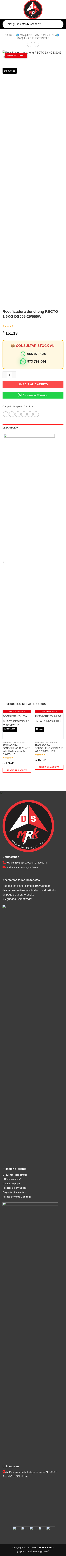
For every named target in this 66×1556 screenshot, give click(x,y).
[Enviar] (58, 24)
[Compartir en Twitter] (18, 414)
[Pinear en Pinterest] (30, 414)
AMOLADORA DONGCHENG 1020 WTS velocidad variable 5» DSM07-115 (16, 750)
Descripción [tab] (10, 427)
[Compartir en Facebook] (12, 414)
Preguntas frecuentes (14, 1192)
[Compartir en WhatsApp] (5, 414)
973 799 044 (36, 361)
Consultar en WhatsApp (35, 395)
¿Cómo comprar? (12, 1179)
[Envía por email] (24, 414)
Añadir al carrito (33, 384)
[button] (5, 9)
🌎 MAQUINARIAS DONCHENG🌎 (37, 35)
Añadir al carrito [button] (17, 770)
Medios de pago (11, 1183)
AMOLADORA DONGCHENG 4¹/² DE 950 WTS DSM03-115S (49, 748)
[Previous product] (36, 44)
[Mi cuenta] (55, 9)
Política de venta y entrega (17, 1196)
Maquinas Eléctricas (33, 38)
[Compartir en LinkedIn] (36, 414)
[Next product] (29, 44)
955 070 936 (36, 354)
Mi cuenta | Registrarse (15, 1174)
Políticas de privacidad (15, 1187)
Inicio (8, 35)
